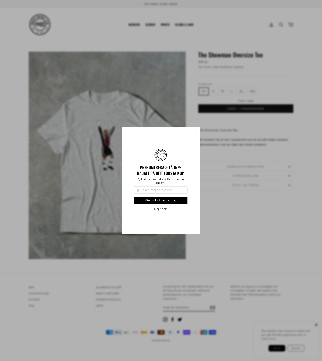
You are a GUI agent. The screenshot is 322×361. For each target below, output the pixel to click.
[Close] (194, 133)
